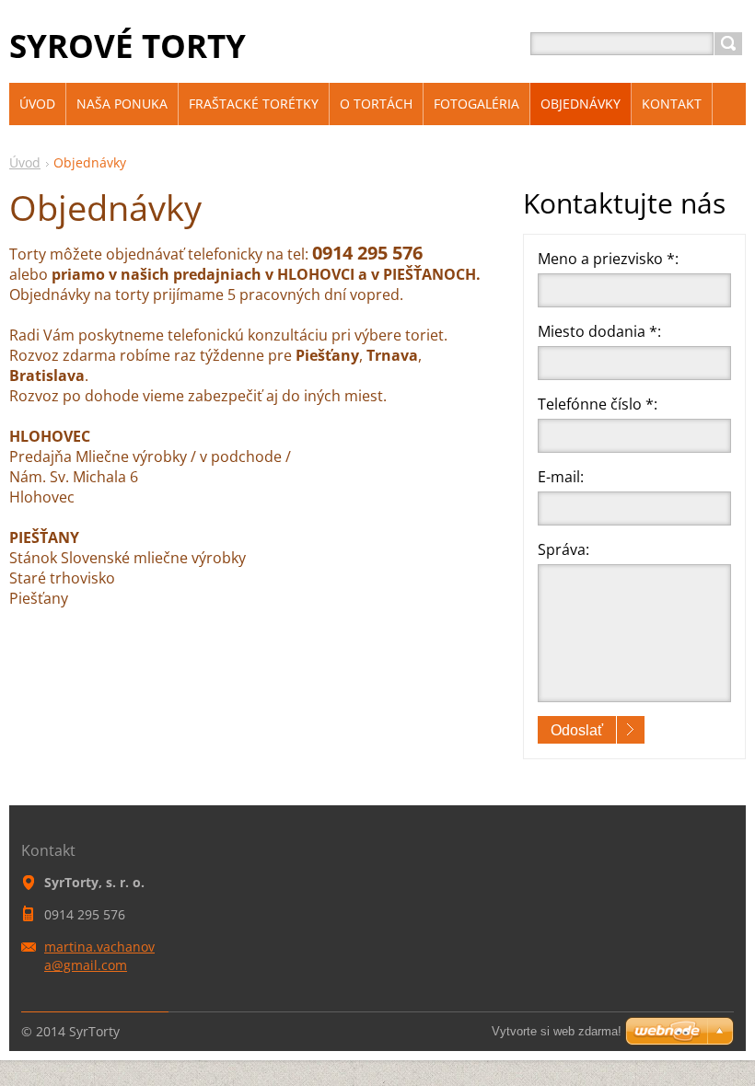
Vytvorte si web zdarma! (556, 1031)
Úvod (25, 162)
